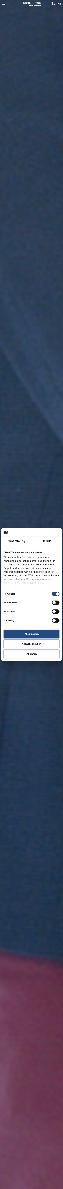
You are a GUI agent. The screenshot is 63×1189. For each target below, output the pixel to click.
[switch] (55, 603)
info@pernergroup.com (60, 4)
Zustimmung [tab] (16, 541)
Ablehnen (31, 654)
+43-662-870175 (54, 4)
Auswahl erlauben (31, 644)
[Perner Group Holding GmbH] (31, 4)
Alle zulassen (31, 634)
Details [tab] (47, 541)
